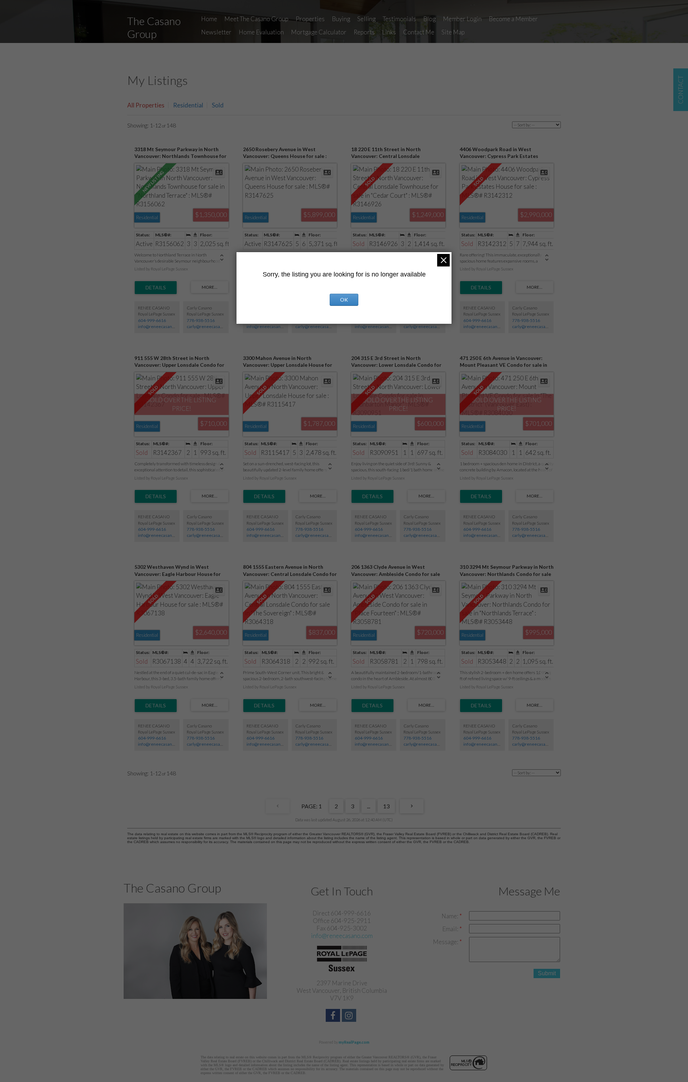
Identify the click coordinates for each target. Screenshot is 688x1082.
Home (209, 19)
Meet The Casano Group (256, 19)
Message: (446, 942)
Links (389, 32)
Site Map (453, 32)
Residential (188, 105)
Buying (341, 19)
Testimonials (399, 19)
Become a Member (513, 19)
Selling (366, 19)
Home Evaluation (261, 32)
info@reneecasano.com (161, 326)
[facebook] (334, 1016)
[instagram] (350, 1016)
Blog (429, 19)
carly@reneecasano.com (211, 326)
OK (344, 300)
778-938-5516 (201, 320)
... (368, 806)
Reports (364, 32)
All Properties (145, 105)
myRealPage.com (354, 1042)
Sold (218, 105)
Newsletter (216, 32)
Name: (450, 916)
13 (386, 806)
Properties (310, 19)
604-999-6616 (152, 320)
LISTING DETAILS (156, 287)
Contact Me (418, 32)
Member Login (462, 19)
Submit (547, 973)
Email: (450, 929)
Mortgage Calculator (319, 32)
